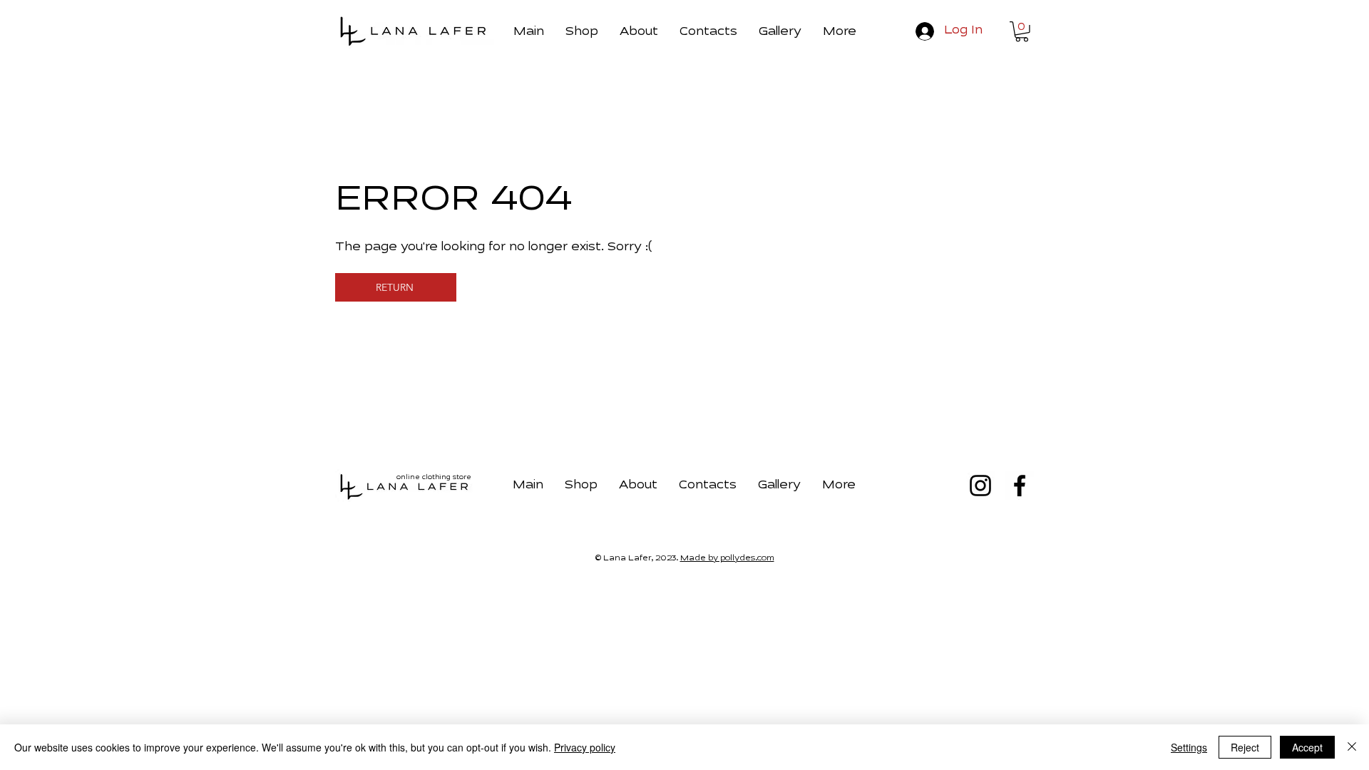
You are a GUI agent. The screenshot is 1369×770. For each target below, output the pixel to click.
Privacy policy (584, 747)
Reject (1245, 747)
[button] (839, 29)
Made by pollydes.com (727, 558)
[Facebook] (1019, 485)
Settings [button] (1189, 747)
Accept (1307, 747)
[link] (1022, 31)
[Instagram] (980, 485)
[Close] (1351, 747)
